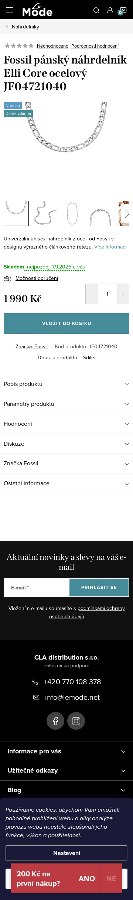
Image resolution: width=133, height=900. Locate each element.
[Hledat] (96, 9)
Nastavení (66, 853)
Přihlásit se (99, 587)
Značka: (32, 346)
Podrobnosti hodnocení (95, 46)
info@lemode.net (72, 697)
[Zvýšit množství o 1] (123, 294)
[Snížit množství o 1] (92, 294)
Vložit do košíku (66, 323)
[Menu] (9, 9)
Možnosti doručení (37, 278)
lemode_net (76, 721)
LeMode (55, 721)
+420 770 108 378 (72, 681)
